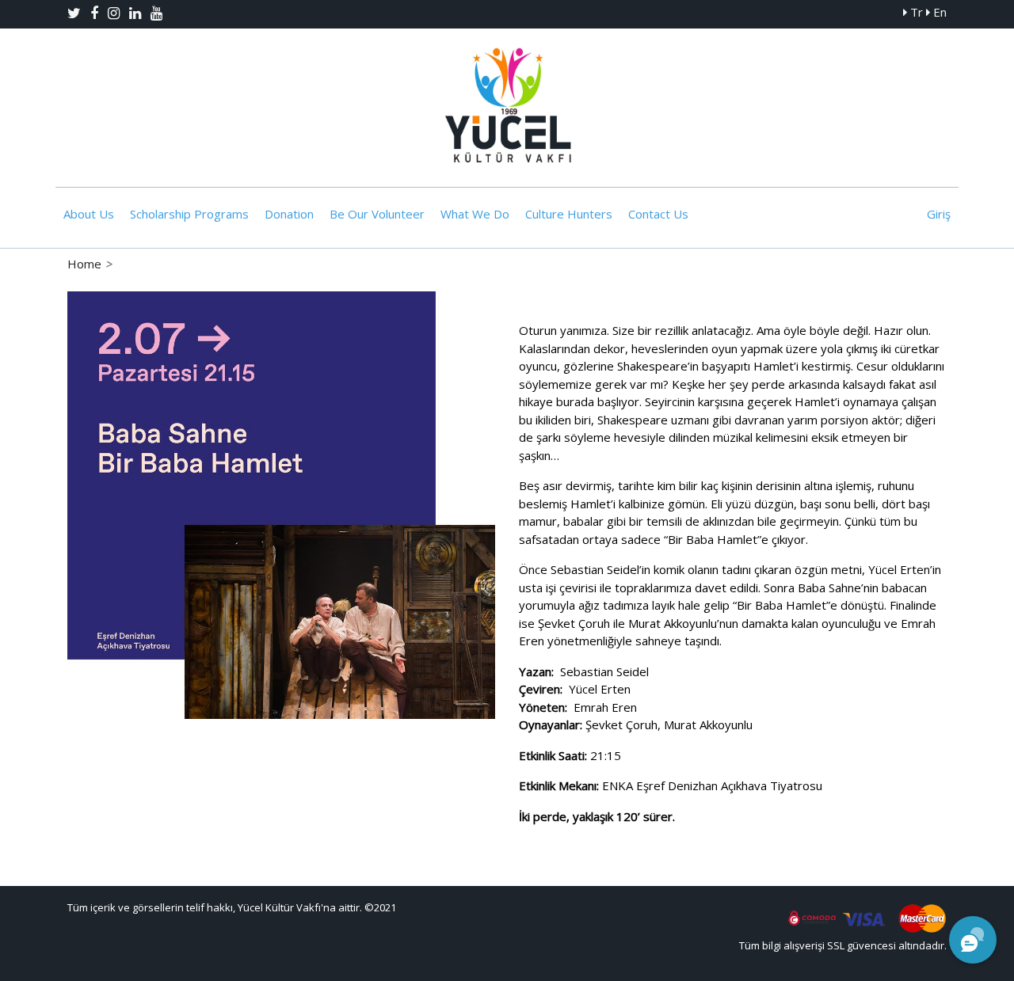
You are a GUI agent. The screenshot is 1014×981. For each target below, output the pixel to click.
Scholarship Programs (189, 214)
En (938, 12)
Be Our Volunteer (377, 214)
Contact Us (658, 214)
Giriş (939, 214)
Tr (915, 12)
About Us (88, 214)
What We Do (474, 214)
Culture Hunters (568, 214)
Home (84, 264)
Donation (289, 214)
